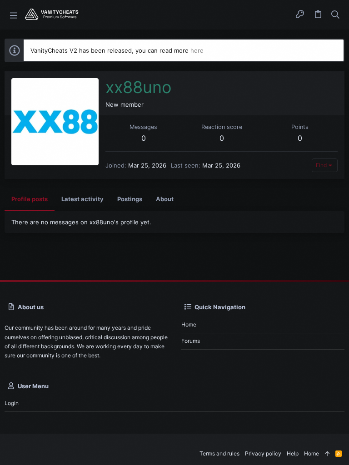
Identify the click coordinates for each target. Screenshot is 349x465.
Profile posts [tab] (29, 199)
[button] (14, 15)
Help (293, 453)
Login (12, 403)
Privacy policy (263, 453)
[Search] (335, 15)
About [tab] (165, 199)
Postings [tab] (129, 199)
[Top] (327, 453)
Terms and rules (219, 453)
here (197, 50)
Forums (190, 340)
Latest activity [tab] (82, 199)
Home (188, 324)
